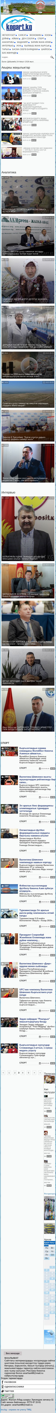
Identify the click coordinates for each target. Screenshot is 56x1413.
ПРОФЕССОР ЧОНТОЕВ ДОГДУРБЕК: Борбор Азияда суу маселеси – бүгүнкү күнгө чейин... (27, 643)
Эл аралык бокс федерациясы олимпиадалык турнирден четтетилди (36, 808)
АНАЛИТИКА (8, 42)
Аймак (15, 39)
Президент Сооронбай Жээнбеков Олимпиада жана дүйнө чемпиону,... (35, 937)
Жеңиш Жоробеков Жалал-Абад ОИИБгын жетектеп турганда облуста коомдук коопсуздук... (49, 1143)
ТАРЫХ (5, 49)
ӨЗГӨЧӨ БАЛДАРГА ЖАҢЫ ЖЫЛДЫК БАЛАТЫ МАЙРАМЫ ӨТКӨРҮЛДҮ (36, 120)
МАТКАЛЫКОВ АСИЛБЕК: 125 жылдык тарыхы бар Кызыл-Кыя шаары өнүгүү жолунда (26, 595)
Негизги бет (8, 35)
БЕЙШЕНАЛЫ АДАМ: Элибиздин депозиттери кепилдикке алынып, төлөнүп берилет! (24, 558)
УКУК (18, 46)
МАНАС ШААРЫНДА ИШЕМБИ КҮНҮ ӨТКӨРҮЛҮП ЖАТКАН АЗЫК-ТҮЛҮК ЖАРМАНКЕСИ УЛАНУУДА (38, 135)
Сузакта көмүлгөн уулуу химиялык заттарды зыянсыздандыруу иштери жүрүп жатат (23, 253)
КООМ (48, 35)
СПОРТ (41, 39)
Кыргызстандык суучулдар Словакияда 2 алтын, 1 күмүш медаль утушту (36, 1048)
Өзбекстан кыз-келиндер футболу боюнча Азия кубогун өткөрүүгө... (36, 888)
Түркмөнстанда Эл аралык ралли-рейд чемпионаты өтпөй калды (36, 913)
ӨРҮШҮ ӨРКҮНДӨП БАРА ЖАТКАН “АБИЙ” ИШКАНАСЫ (22, 682)
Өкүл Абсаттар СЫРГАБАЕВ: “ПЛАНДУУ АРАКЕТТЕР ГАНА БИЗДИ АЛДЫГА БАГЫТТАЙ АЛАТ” (27, 728)
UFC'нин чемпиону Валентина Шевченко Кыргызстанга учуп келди (35, 992)
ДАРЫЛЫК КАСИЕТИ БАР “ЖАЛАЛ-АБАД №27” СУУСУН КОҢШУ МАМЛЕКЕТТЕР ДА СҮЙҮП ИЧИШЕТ (27, 346)
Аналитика (8, 172)
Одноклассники (14, 1387)
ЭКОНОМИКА (35, 35)
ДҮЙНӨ (5, 39)
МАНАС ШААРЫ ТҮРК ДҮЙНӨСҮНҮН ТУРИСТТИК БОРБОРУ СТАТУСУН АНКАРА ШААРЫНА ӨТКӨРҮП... (36, 90)
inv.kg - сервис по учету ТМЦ (16, 1409)
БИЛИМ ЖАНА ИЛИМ (41, 42)
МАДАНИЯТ (22, 42)
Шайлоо (45, 49)
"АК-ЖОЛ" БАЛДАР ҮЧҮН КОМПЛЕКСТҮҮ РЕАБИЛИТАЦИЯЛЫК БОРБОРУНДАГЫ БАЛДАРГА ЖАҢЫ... (35, 107)
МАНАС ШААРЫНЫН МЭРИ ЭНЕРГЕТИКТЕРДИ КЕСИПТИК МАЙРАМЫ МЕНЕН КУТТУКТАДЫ (37, 74)
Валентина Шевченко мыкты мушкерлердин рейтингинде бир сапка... (37, 779)
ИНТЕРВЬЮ (7, 46)
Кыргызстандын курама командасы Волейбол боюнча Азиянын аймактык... (36, 751)
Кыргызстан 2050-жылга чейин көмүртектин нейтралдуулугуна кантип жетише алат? (22, 375)
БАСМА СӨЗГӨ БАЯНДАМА (25, 49)
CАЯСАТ (22, 35)
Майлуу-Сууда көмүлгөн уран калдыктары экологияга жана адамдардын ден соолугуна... (49, 1171)
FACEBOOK (10, 1382)
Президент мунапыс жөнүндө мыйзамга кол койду (49, 1101)
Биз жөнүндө (9, 53)
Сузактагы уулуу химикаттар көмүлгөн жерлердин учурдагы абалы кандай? (25, 404)
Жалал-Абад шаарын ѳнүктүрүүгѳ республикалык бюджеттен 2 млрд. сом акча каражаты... (25, 479)
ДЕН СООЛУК (28, 39)
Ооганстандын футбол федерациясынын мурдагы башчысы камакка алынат (34, 833)
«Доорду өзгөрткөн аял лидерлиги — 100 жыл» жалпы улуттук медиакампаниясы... (37, 150)
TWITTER (9, 1391)
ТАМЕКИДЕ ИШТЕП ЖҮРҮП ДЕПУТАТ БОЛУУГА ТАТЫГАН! (25, 300)
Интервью (8, 492)
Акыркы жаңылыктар (15, 67)
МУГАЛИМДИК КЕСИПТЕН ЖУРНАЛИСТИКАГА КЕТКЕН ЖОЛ (24, 211)
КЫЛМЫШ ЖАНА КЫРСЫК (37, 46)
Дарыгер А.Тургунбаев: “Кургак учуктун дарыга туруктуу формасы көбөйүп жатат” (24, 438)
